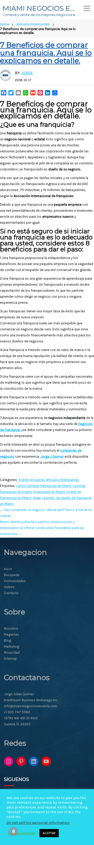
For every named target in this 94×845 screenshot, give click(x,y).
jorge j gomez (43, 498)
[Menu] (87, 8)
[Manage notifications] (13, 831)
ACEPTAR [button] (49, 833)
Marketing (11, 646)
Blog (7, 640)
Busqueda (11, 575)
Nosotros (11, 628)
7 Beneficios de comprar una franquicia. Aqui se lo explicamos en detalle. (46, 53)
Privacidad (12, 652)
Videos (9, 587)
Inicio (8, 569)
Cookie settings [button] (22, 833)
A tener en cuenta (32, 480)
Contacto (11, 593)
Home (4, 24)
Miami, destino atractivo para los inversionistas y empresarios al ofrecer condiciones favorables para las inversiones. (42, 528)
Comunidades (15, 581)
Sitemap (10, 658)
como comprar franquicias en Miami (43, 486)
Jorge (27, 72)
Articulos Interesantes (33, 24)
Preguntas (11, 634)
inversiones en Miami (49, 492)
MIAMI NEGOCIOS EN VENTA (40, 8)
